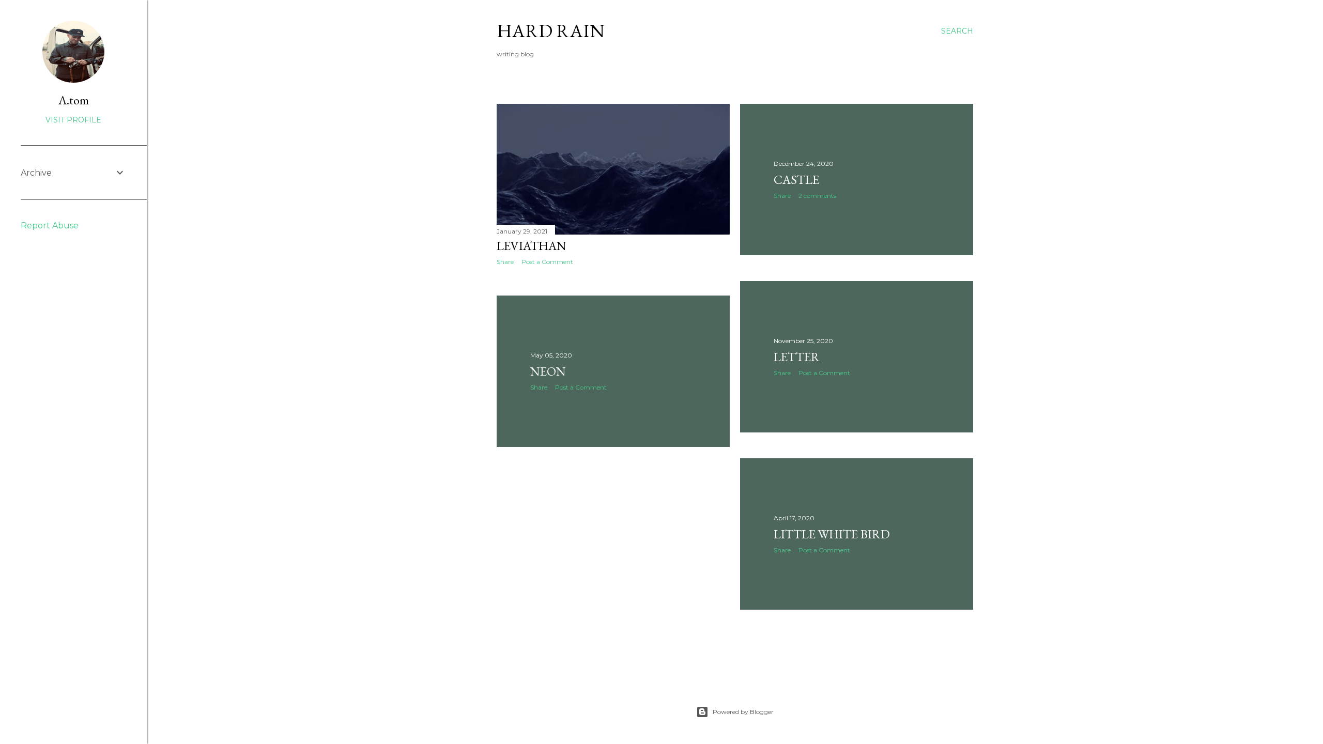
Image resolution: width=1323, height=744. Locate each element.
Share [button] (505, 262)
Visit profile (73, 120)
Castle (796, 180)
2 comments (817, 195)
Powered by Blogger (743, 712)
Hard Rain (551, 31)
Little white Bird (832, 534)
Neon (548, 371)
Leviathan (531, 246)
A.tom (73, 100)
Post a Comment (547, 262)
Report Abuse (50, 225)
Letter (797, 357)
